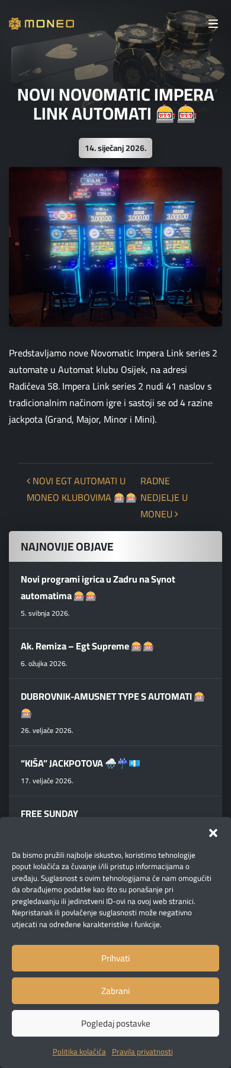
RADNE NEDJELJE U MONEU (164, 497)
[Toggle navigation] (213, 23)
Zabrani (115, 990)
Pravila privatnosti (142, 1051)
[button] (213, 832)
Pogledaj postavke (115, 1023)
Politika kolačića (79, 1051)
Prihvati (115, 958)
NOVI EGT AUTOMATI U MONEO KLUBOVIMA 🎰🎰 (82, 489)
